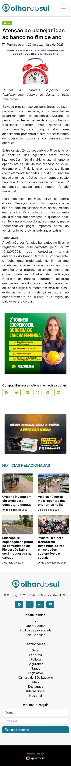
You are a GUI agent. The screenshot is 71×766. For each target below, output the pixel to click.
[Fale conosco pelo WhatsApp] (40, 604)
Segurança (35, 664)
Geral (7, 23)
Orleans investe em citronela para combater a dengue (17, 501)
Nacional (35, 695)
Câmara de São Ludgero (35, 677)
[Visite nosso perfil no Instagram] (30, 604)
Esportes (35, 655)
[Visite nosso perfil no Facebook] (19, 604)
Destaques (35, 686)
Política (35, 659)
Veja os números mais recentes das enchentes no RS (52, 501)
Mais (35, 682)
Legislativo (35, 673)
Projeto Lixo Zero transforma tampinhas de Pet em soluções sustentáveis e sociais (51, 547)
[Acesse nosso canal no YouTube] (50, 604)
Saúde (35, 668)
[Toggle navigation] (63, 8)
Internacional (35, 691)
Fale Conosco (35, 635)
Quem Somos (35, 626)
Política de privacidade (35, 630)
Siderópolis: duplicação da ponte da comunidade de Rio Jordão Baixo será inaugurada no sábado (17, 547)
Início (35, 621)
